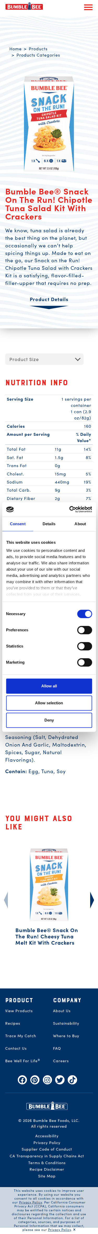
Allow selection (49, 703)
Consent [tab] (18, 524)
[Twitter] (59, 1079)
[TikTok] (72, 1079)
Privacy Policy (30, 1202)
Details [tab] (49, 524)
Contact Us (16, 1048)
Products (38, 48)
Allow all (49, 686)
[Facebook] (22, 1079)
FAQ (57, 1048)
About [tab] (80, 524)
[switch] (84, 630)
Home (15, 48)
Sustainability (66, 1023)
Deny (49, 720)
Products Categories (38, 55)
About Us (62, 1010)
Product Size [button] (24, 359)
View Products (19, 1010)
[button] (88, 7)
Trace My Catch (20, 1035)
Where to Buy (66, 1035)
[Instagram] (47, 1079)
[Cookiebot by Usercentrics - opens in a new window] (70, 509)
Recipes (12, 1023)
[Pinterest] (34, 1079)
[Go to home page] (47, 1105)
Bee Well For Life (22, 1060)
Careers (61, 1060)
